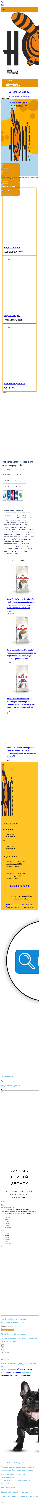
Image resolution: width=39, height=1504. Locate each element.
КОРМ (13, 177)
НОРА (2, 5)
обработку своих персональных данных (24, 1211)
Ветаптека (8, 1227)
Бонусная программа (15, 861)
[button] (20, 77)
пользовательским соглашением (24, 1213)
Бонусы (9, 70)
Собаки (7, 1217)
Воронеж (5, 1090)
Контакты (10, 834)
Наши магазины (10, 823)
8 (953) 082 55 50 (19, 92)
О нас (8, 831)
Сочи (3, 9)
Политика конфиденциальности (19, 907)
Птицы (7, 1221)
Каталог (9, 68)
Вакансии (10, 837)
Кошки (7, 1219)
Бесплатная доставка (14, 383)
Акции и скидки (12, 248)
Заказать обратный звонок (19, 96)
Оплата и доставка (13, 73)
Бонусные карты (12, 316)
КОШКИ (8, 177)
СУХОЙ (17, 177)
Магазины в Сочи (12, 71)
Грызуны (8, 1223)
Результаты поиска (7, 1330)
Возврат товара (12, 866)
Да (2, 1081)
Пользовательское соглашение (19, 905)
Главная (3, 177)
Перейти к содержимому (7, 2)
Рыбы (7, 1225)
